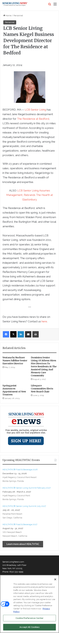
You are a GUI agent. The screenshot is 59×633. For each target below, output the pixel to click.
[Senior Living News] (15, 4)
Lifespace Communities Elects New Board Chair (42, 388)
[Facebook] (6, 334)
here (44, 321)
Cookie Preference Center (29, 618)
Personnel (18, 15)
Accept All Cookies (29, 627)
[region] (29, 604)
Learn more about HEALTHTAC (22, 544)
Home (8, 15)
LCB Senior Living (35, 109)
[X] (13, 334)
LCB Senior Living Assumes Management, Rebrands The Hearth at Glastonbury (29, 195)
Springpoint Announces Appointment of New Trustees (14, 390)
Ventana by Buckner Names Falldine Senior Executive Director (15, 360)
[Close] (55, 579)
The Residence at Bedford (33, 118)
